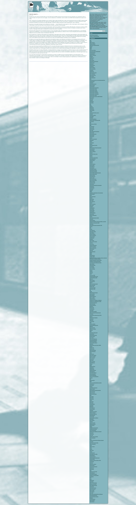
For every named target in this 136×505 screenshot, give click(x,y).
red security (92, 385)
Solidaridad (92, 419)
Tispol (91, 445)
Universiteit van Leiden (93, 454)
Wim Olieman (92, 491)
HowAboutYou (92, 207)
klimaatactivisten (92, 251)
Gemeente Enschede (93, 171)
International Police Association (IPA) (96, 225)
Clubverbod (92, 107)
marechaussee (92, 281)
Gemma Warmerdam (93, 174)
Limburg (91, 271)
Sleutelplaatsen (92, 415)
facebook (91, 161)
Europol (91, 155)
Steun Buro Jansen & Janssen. (95, 25)
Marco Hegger (92, 280)
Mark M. (91, 282)
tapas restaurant (92, 437)
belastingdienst (92, 65)
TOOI (91, 447)
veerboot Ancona (92, 456)
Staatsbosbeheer (93, 424)
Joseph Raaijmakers (93, 245)
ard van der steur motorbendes (95, 51)
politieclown (92, 367)
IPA (90, 227)
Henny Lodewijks (92, 204)
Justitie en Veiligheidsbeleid (94, 36)
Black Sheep (92, 76)
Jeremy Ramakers (93, 235)
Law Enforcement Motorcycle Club (95, 262)
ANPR (91, 47)
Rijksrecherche (92, 392)
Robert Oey (92, 399)
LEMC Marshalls (92, 265)
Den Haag (91, 130)
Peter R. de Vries (92, 356)
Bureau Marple (92, 85)
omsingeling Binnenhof (93, 332)
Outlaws (91, 346)
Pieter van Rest (92, 361)
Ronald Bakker (92, 404)
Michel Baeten (92, 295)
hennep (91, 202)
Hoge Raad (92, 205)
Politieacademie (92, 366)
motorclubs (92, 310)
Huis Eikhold (92, 209)
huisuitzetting (92, 211)
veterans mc (92, 467)
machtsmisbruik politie (93, 277)
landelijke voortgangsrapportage (95, 261)
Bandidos (91, 56)
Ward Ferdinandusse (93, 482)
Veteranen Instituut (93, 464)
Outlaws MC (92, 347)
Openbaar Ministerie (93, 341)
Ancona (91, 46)
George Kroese (92, 175)
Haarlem (91, 190)
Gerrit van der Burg (93, 179)
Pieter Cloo (92, 360)
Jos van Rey (92, 244)
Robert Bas (92, 397)
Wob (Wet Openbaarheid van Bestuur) (96, 494)
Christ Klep (91, 102)
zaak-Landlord (92, 500)
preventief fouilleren (93, 372)
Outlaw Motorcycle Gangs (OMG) (95, 345)
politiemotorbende (93, 370)
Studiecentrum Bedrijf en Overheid (95, 431)
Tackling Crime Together (94, 436)
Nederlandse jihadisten (93, 317)
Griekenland (92, 186)
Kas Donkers (92, 249)
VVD (90, 477)
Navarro (91, 316)
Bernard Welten (92, 67)
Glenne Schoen (92, 181)
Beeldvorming (92, 62)
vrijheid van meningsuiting (94, 475)
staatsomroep (92, 425)
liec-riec (91, 270)
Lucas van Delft (92, 275)
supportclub (92, 434)
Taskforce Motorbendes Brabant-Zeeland (97, 440)
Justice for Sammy (93, 246)
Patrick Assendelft (93, 350)
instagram (91, 219)
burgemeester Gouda (93, 90)
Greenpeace (92, 184)
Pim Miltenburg (92, 362)
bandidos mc (92, 57)
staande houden (92, 422)
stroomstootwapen (93, 430)
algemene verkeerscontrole (94, 45)
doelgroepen (92, 136)
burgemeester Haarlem (94, 91)
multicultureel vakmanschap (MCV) (96, 315)
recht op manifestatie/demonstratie (95, 382)
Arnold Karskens (92, 52)
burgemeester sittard (93, 95)
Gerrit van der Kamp (93, 180)
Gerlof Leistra (92, 177)
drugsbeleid (92, 142)
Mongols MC (92, 307)
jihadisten (91, 239)
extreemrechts (92, 160)
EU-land (91, 152)
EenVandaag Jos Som (93, 145)
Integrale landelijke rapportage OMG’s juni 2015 (98, 221)
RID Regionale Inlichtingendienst (95, 390)
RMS (90, 395)
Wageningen (92, 480)
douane (91, 137)
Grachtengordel (92, 182)
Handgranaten (92, 194)
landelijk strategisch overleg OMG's (96, 260)
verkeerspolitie (92, 459)
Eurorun (91, 156)
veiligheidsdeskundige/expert (95, 457)
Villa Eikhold (92, 469)
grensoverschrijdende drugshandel (95, 185)
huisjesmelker (92, 210)
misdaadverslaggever (93, 302)
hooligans (91, 206)
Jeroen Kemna (92, 236)
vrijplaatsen (92, 476)
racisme (91, 377)
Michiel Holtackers (93, 296)
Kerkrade (91, 250)
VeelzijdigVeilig (92, 455)
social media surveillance (94, 417)
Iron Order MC (92, 230)
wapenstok (91, 481)
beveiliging (91, 70)
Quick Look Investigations (94, 376)
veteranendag (92, 465)
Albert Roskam (92, 42)
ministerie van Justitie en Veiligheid (95, 300)
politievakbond (92, 371)
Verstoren (91, 462)
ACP (90, 40)
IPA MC (91, 229)
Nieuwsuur (91, 320)
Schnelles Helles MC (93, 414)
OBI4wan (91, 326)
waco (91, 479)
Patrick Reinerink (92, 351)
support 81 (91, 432)
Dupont (91, 144)
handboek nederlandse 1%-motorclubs (96, 192)
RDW (91, 381)
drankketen (92, 140)
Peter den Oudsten (93, 355)
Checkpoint (92, 101)
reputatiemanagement (93, 387)
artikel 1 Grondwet (93, 55)
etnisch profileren (93, 151)
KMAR (91, 252)
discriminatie (92, 132)
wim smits (91, 492)
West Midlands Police (93, 485)
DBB (90, 125)
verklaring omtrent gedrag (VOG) (95, 460)
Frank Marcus (92, 166)
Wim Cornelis (92, 490)
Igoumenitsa (92, 214)
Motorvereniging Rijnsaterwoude (95, 312)
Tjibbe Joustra (92, 446)
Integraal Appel (92, 220)
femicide (91, 162)
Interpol (91, 226)
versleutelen (92, 461)
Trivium (91, 451)
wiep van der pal (92, 489)
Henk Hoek (92, 200)
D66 (90, 122)
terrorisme (91, 441)
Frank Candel (92, 165)
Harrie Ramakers (93, 196)
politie (91, 365)
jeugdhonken (92, 237)
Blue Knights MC (92, 77)
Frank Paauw (92, 167)
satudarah (91, 410)
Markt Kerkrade (92, 285)
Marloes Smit (92, 286)
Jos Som (91, 242)
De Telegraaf (92, 126)
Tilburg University (93, 444)
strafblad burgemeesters (94, 427)
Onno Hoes (92, 337)
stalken (91, 426)
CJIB (90, 105)
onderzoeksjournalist (93, 335)
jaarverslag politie (93, 231)
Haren (91, 195)
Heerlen (91, 197)
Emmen (91, 146)
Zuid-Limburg (92, 501)
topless (91, 449)
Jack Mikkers (92, 232)
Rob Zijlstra (92, 396)
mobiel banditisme (93, 305)
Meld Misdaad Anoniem (94, 292)
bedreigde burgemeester (94, 61)
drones (91, 141)
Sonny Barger (92, 420)
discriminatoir (92, 135)
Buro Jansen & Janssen (94, 22)
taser (90, 439)
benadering (92, 66)
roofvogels (91, 405)
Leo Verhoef (92, 266)
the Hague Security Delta (94, 442)
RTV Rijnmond (92, 407)
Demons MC (92, 127)
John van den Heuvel (93, 241)
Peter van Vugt (92, 357)
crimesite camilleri (93, 115)
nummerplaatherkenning (94, 325)
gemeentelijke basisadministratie (95, 172)
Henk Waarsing (92, 201)
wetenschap (92, 486)
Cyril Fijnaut (92, 121)
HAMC (91, 191)
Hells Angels (92, 199)
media (91, 291)
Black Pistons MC (93, 75)
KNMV (91, 254)
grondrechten (92, 187)
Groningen (91, 189)
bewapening (92, 71)
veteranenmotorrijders (93, 466)
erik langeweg (92, 150)
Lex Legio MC (92, 267)
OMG (91, 331)
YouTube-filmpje (92, 499)
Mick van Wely (92, 297)
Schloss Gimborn (93, 412)
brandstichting (92, 81)
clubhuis (91, 106)
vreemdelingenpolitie (93, 474)
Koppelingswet (92, 255)
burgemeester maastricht (94, 92)
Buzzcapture (92, 97)
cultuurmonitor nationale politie (95, 120)
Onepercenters (92, 336)
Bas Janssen (92, 60)
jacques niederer (92, 234)
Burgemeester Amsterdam (94, 87)
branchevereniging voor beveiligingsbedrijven (97, 80)
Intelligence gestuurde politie (94, 222)
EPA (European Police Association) (95, 147)
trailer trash (92, 450)
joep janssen (92, 240)
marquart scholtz (92, 287)
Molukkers (91, 306)
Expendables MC (93, 159)
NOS (90, 322)
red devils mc (92, 384)
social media (92, 416)
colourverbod (92, 110)
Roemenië (91, 402)
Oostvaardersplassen (93, 340)
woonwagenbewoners (93, 495)
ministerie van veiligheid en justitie (95, 301)
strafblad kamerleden (93, 429)
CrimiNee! (91, 117)
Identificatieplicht (92, 212)
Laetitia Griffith (92, 256)
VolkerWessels (92, 472)
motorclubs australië (93, 311)
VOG (90, 470)
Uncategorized (92, 452)
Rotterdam (91, 406)
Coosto (91, 111)
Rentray (91, 386)
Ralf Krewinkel (92, 380)
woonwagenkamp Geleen (94, 496)
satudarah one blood (93, 411)
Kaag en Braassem (93, 247)
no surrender (92, 321)
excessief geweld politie (94, 157)
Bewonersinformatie (93, 72)
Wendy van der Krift (93, 484)
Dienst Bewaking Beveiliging (94, 131)
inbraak (91, 216)
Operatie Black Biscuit (93, 342)
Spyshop (91, 421)
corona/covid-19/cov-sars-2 (94, 112)
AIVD (90, 41)
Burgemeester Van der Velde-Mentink (96, 96)
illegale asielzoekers (93, 215)
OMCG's (91, 330)
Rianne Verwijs (92, 389)
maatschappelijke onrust (94, 276)
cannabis (91, 100)
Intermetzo (91, 224)
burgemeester (92, 86)
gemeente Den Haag (93, 170)
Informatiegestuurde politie (94, 217)
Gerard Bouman (92, 176)
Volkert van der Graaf (93, 471)
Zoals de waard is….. (34, 14)
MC (90, 290)
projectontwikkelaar (93, 375)
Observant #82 (92, 327)
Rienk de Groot (92, 391)
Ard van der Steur (93, 50)
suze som (91, 435)
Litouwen (91, 272)
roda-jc (91, 400)
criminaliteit (92, 116)
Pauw (91, 352)
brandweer (91, 82)
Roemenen (92, 401)
